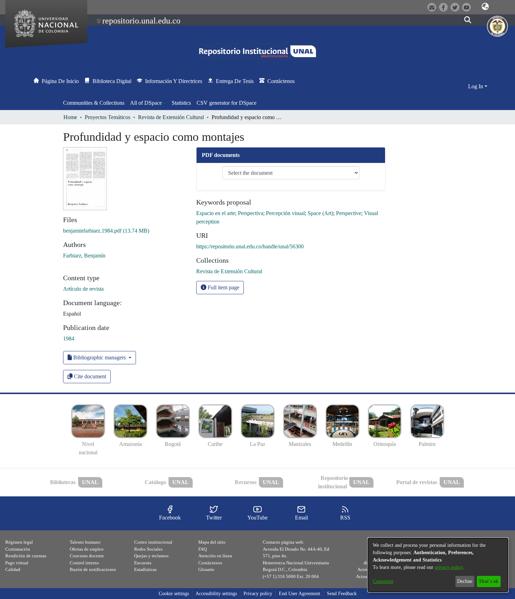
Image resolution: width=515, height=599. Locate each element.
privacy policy (449, 567)
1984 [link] (68, 339)
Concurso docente (87, 555)
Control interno (84, 562)
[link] (106, 231)
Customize (383, 581)
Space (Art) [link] (320, 213)
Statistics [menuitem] (181, 103)
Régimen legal (19, 542)
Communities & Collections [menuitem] (93, 103)
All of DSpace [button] (146, 103)
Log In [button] (476, 86)
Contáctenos (210, 562)
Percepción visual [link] (285, 213)
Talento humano (85, 542)
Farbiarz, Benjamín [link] (84, 256)
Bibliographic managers (99, 357)
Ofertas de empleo (87, 549)
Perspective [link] (348, 213)
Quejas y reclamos (151, 555)
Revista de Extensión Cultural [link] (171, 117)
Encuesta (142, 562)
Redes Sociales (148, 549)
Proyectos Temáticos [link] (107, 117)
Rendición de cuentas (25, 555)
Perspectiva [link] (250, 213)
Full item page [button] (222, 287)
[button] (485, 6)
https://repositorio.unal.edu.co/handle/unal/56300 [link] (250, 246)
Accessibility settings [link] (216, 593)
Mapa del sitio (212, 542)
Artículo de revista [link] (83, 289)
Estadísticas (145, 569)
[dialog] (438, 565)
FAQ (202, 549)
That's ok (489, 581)
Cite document (89, 376)
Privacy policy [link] (257, 593)
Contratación (17, 549)
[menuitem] (148, 103)
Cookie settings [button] (174, 593)
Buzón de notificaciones (93, 569)
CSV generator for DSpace (226, 103)
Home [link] (70, 117)
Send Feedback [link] (342, 593)
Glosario (206, 569)
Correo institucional (153, 542)
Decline (464, 581)
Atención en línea (215, 555)
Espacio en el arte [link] (215, 213)
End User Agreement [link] (299, 593)
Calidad (12, 569)
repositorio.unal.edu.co (141, 20)
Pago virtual (16, 562)
